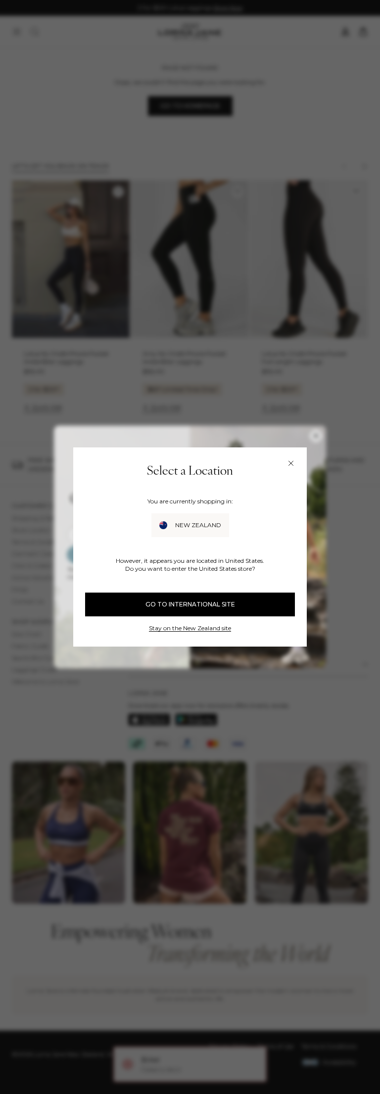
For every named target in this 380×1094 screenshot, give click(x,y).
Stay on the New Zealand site (190, 628)
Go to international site (190, 604)
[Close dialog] (291, 463)
